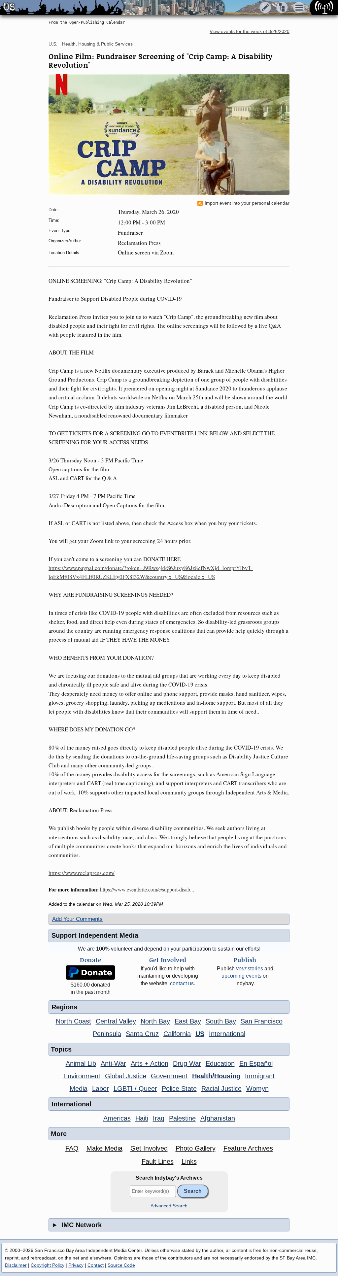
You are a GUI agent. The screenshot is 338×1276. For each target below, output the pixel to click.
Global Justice (125, 1076)
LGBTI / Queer (135, 1088)
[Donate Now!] (90, 972)
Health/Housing (216, 1076)
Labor (100, 1088)
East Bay (188, 1021)
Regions (64, 1007)
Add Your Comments (77, 919)
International (227, 1033)
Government (169, 1076)
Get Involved (149, 1148)
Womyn (257, 1088)
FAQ (72, 1148)
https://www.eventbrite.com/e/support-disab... (147, 889)
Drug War (187, 1063)
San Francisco (262, 1021)
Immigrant (260, 1076)
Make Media (104, 1148)
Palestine (182, 1118)
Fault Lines (158, 1161)
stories (249, 968)
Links (189, 1161)
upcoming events (241, 976)
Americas (117, 1118)
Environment (81, 1076)
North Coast (73, 1021)
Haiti (141, 1118)
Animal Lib (81, 1063)
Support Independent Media (94, 935)
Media (78, 1088)
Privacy (76, 1265)
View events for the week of (249, 31)
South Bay (221, 1021)
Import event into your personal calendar (247, 203)
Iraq (158, 1118)
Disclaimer (16, 1265)
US (199, 1033)
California (177, 1033)
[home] (61, 8)
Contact (95, 1265)
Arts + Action (149, 1063)
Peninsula (107, 1033)
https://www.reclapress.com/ (82, 873)
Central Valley (116, 1021)
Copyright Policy (47, 1265)
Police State (179, 1088)
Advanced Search (169, 1205)
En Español (256, 1063)
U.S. (53, 44)
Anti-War (113, 1063)
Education (220, 1063)
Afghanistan (217, 1118)
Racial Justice (221, 1088)
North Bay (155, 1021)
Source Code (121, 1265)
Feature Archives (248, 1148)
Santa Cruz (142, 1033)
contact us (182, 983)
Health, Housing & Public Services (97, 44)
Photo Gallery (196, 1148)
